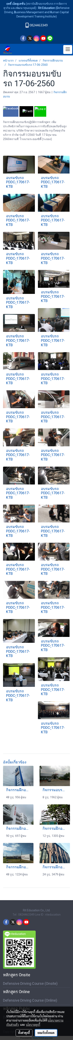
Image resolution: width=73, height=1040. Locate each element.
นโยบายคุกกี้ (33, 1024)
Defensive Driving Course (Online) (30, 1000)
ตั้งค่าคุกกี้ (24, 1033)
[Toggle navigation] (67, 49)
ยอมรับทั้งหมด (46, 1033)
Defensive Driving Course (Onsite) (30, 983)
